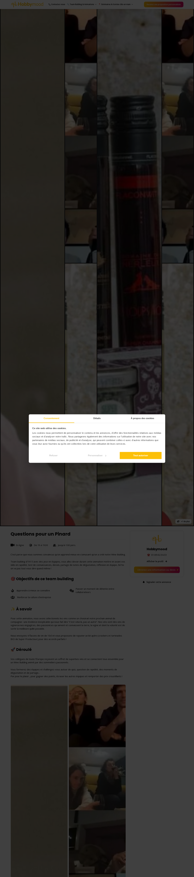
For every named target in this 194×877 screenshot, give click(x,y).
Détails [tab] (97, 418)
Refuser (53, 455)
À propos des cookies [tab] (142, 418)
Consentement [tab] (51, 418)
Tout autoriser (140, 455)
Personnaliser (95, 455)
